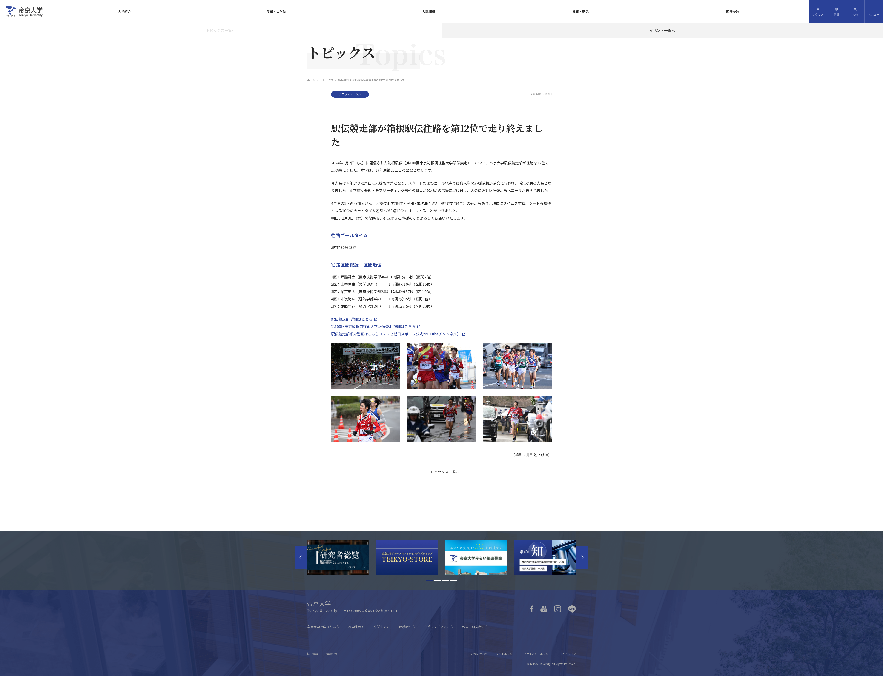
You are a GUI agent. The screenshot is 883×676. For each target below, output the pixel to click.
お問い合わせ (479, 654)
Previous (301, 557)
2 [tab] (437, 580)
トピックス (327, 80)
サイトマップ (567, 654)
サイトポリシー (505, 654)
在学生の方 (356, 627)
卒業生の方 (382, 627)
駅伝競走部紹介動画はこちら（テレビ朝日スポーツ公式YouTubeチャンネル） (396, 334)
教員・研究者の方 (475, 627)
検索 (855, 14)
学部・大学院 (276, 11)
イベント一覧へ (662, 30)
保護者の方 (407, 627)
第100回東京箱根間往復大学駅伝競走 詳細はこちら (373, 326)
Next (582, 557)
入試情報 (428, 11)
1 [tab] (429, 580)
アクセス (818, 14)
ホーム (311, 80)
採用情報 (312, 654)
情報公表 (331, 654)
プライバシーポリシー (537, 654)
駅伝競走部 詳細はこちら (352, 319)
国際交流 (732, 11)
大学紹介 (124, 11)
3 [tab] (445, 580)
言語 (836, 14)
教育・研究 (581, 11)
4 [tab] (453, 580)
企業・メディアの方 (438, 627)
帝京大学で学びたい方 (323, 627)
